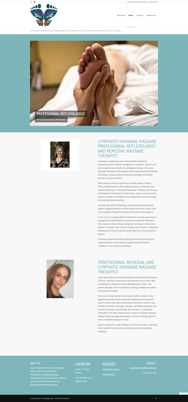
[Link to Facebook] (31, 2)
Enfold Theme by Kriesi (62, 398)
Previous (36, 83)
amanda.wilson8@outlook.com (137, 2)
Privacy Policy (108, 374)
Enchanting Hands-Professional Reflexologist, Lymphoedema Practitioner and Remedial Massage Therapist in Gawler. (75, 30)
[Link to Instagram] (35, 2)
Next (152, 83)
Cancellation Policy (111, 369)
